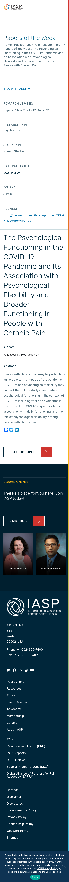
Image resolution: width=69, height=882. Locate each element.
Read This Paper (22, 452)
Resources (14, 688)
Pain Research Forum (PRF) (26, 746)
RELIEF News (16, 760)
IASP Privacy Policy (47, 868)
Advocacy (14, 709)
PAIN (10, 739)
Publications (15, 682)
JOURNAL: (10, 187)
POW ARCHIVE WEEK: (18, 103)
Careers (12, 723)
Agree (35, 877)
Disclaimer (14, 797)
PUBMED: (10, 209)
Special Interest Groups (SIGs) (27, 767)
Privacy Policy (16, 817)
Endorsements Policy (22, 810)
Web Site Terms (17, 831)
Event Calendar (17, 702)
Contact (12, 790)
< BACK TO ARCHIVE (17, 89)
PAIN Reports (16, 753)
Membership (15, 716)
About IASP (15, 729)
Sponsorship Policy (20, 824)
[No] (64, 866)
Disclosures (15, 803)
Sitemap (13, 837)
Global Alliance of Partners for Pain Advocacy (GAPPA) (31, 775)
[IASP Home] (13, 7)
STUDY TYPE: (12, 145)
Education (14, 695)
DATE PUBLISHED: (16, 166)
